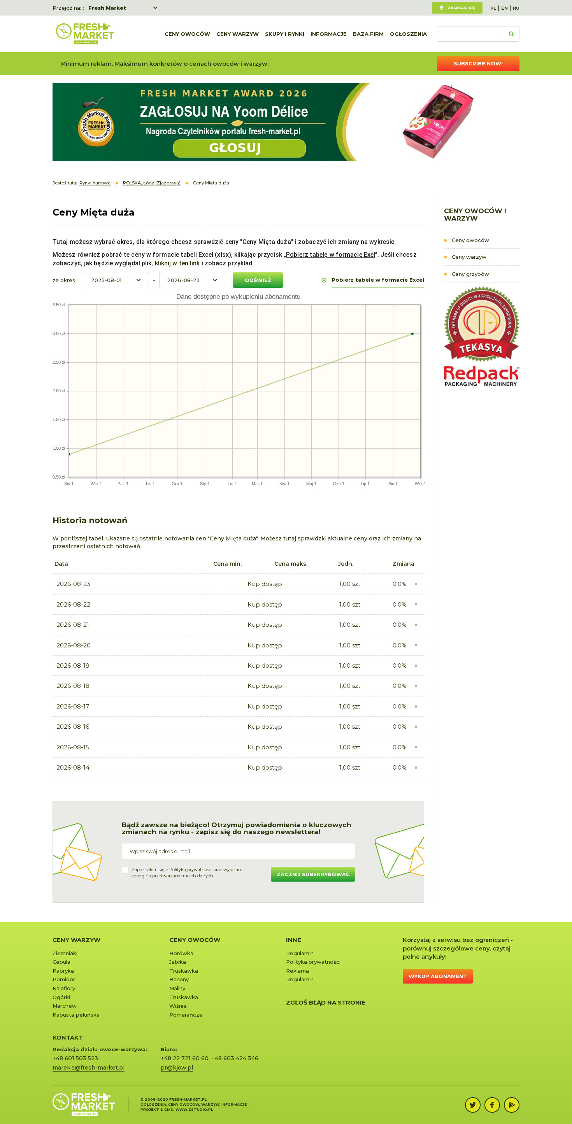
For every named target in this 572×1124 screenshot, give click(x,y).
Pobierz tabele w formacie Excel (378, 280)
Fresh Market (107, 8)
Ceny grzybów (470, 274)
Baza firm (368, 34)
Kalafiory (64, 988)
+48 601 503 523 (75, 1058)
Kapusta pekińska (76, 1015)
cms (168, 1109)
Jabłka (177, 962)
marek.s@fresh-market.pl (89, 1067)
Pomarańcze (186, 1015)
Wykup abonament (438, 976)
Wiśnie (178, 1006)
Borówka (181, 953)
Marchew (65, 1006)
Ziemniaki (65, 953)
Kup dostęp (264, 583)
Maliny (177, 988)
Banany (179, 979)
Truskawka (183, 971)
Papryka (63, 971)
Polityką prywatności (190, 869)
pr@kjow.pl (177, 1067)
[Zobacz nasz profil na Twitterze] (473, 1105)
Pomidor (64, 979)
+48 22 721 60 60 (185, 1058)
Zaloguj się (461, 7)
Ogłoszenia (408, 34)
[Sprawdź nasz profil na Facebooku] (492, 1105)
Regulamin (300, 953)
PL (493, 8)
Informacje (329, 34)
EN (504, 8)
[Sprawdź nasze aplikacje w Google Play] (511, 1105)
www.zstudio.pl (194, 1109)
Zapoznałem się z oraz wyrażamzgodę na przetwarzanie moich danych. (187, 873)
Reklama (297, 971)
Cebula (61, 962)
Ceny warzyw (237, 34)
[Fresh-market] (85, 33)
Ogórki (61, 997)
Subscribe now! (478, 63)
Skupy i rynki (284, 34)
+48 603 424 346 (234, 1058)
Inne (293, 939)
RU (516, 8)
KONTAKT (68, 1037)
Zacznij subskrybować (313, 874)
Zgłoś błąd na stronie (326, 1002)
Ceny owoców (187, 34)
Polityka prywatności (313, 962)
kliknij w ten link (176, 263)
